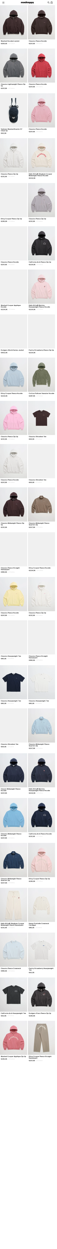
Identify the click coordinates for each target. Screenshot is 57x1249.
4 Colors (39, 43)
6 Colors (11, 176)
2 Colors (11, 43)
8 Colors (39, 86)
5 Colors (38, 482)
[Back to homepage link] (27, 3)
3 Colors (39, 264)
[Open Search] (48, 2)
